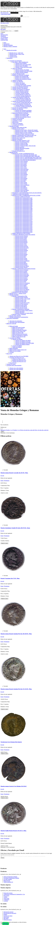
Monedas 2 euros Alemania (21, 161)
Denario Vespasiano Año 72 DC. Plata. (10, 578)
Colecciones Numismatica (12, 318)
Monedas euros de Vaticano (21, 290)
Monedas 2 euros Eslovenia (21, 170)
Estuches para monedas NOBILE (20, 107)
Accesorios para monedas (18, 118)
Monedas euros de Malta (20, 285)
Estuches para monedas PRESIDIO (23, 111)
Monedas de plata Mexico (21, 306)
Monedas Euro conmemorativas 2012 (23, 213)
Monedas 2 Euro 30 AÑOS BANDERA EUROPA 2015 (28, 158)
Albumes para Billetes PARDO (22, 344)
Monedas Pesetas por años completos (23, 132)
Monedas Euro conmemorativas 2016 (23, 219)
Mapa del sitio (7, 880)
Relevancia (3, 430)
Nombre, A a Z (9, 430)
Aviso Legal (6, 898)
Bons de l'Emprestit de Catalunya (20, 335)
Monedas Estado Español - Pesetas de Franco (22, 136)
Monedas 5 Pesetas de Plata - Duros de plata (25, 145)
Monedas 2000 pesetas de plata (19, 127)
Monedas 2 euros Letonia (21, 182)
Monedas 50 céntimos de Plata (22, 141)
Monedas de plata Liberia (21, 305)
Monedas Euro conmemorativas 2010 (23, 211)
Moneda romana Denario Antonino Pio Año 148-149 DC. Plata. (16, 633)
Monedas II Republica (17, 139)
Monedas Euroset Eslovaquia (22, 247)
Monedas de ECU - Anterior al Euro (17, 293)
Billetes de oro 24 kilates (15, 351)
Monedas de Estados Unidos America (23, 310)
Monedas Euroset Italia (20, 256)
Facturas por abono (8, 915)
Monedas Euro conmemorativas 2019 (23, 222)
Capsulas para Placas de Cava (19, 361)
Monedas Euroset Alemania (21, 236)
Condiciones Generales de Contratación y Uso (14, 894)
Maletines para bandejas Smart (22, 114)
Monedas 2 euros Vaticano (21, 191)
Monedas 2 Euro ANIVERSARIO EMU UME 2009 (27, 156)
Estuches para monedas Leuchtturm (23, 110)
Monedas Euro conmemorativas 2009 (23, 209)
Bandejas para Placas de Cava (19, 360)
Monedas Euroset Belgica (21, 239)
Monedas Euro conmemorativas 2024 (23, 229)
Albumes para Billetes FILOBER (23, 340)
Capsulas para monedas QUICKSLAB (21, 103)
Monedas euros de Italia (20, 281)
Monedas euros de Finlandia (21, 276)
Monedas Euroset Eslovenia (21, 246)
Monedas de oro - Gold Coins (16, 52)
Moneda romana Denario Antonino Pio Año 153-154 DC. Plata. (16, 689)
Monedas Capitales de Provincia (22, 196)
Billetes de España (13, 326)
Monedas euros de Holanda (21, 279)
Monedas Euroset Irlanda (21, 255)
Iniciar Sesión (7, 14)
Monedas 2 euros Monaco (21, 187)
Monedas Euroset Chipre (21, 243)
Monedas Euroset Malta (20, 262)
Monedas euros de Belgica (21, 272)
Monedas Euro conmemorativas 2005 (23, 204)
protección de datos (20, 865)
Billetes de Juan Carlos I (17, 328)
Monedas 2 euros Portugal (21, 188)
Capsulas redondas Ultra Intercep (19, 88)
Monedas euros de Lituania (21, 284)
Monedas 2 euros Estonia (21, 173)
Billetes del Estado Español (18, 327)
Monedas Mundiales (19, 311)
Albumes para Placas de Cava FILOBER (18, 356)
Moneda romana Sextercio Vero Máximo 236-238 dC (14, 786)
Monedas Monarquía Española (22, 148)
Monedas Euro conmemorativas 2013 (23, 215)
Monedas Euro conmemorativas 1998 (23, 199)
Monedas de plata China (20, 300)
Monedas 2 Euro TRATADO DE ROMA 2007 (26, 154)
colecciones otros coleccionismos (16, 322)
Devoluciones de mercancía (10, 913)
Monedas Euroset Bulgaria (21, 242)
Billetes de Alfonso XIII (17, 332)
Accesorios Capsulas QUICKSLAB (23, 106)
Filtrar (2, 431)
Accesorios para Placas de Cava (16, 357)
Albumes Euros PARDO (21, 63)
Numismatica (9, 58)
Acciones (11, 352)
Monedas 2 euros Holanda (21, 178)
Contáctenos (6, 899)
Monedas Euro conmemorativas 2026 (23, 232)
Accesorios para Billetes (14, 338)
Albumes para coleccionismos (16, 368)
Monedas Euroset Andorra (21, 237)
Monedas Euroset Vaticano (21, 267)
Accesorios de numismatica (15, 60)
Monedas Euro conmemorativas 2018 (23, 221)
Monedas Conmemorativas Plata (19, 296)
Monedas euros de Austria (21, 271)
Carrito (2, 14)
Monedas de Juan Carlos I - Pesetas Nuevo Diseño (26, 131)
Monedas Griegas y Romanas (19, 314)
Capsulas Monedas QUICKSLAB (23, 105)
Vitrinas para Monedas (17, 123)
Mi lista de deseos (8, 919)
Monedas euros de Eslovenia (21, 273)
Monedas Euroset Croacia (21, 245)
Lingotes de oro (13, 55)
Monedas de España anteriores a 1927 (21, 140)
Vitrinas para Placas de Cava (18, 358)
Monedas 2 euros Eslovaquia (21, 169)
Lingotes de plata (13, 56)
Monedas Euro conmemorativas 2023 (23, 228)
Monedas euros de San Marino (22, 289)
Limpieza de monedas (17, 119)
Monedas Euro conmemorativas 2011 (23, 212)
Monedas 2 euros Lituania (21, 183)
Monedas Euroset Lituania (21, 259)
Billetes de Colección (11, 323)
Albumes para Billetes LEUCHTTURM (24, 343)
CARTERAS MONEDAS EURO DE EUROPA (23, 234)
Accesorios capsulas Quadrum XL (23, 96)
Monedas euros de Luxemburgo (22, 283)
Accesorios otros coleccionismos (13, 365)
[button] (28, 23)
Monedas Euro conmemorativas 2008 (23, 208)
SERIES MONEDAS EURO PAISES (21, 233)
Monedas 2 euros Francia (21, 175)
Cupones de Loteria (10, 364)
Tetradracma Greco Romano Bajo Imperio (11, 742)
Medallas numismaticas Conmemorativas (18, 317)
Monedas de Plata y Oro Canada (22, 298)
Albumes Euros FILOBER (21, 66)
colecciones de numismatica (15, 321)
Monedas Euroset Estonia (21, 249)
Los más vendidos (8, 879)
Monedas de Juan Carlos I (18, 128)
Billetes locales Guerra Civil (18, 331)
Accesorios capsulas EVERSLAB (23, 100)
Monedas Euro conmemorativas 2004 (23, 203)
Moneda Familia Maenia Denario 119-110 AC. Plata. (13, 830)
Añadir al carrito (4, 543)
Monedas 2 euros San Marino (22, 190)
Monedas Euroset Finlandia (21, 250)
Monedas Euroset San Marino (22, 266)
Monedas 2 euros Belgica (21, 165)
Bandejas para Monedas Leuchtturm (20, 75)
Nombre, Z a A (16, 430)
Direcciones (6, 917)
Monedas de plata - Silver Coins (16, 54)
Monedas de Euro (13, 152)
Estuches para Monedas (17, 109)
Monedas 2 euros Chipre (20, 166)
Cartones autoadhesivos (20, 84)
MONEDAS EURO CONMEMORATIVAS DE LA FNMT (26, 195)
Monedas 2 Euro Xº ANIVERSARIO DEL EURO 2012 (28, 157)
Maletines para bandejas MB (21, 115)
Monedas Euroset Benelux (21, 241)
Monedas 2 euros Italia (20, 181)
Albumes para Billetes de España (22, 341)
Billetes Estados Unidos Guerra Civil (17, 349)
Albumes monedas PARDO (21, 72)
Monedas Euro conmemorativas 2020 (23, 224)
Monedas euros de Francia (21, 277)
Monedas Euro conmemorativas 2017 (23, 220)
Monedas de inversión (11, 50)
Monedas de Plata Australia (21, 297)
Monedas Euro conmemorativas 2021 (23, 225)
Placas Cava (9, 353)
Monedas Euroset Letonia (21, 258)
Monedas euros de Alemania (21, 270)
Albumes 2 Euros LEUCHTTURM (23, 67)
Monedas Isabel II (19, 149)
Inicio (5, 49)
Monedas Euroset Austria (21, 238)
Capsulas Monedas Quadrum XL (22, 94)
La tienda (6, 900)
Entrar (2, 480)
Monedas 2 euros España (21, 171)
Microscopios (15, 122)
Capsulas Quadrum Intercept (21, 92)
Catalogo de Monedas (17, 80)
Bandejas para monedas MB (21, 76)
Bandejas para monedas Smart (22, 77)
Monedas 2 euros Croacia (21, 168)
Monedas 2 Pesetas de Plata (21, 144)
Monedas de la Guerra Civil (18, 137)
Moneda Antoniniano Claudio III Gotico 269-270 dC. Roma (15, 528)
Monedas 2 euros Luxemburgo (22, 185)
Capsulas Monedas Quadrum (22, 90)
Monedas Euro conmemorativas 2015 (23, 217)
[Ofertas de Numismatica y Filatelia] (10, 406)
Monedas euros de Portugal (21, 288)
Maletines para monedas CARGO (23, 117)
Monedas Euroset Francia (21, 251)
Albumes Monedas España (18, 73)
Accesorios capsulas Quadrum (22, 93)
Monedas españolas (19, 147)
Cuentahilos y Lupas (17, 120)
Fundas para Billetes (17, 347)
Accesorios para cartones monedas (23, 85)
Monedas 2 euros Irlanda (21, 179)
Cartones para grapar (20, 83)
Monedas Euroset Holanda (21, 254)
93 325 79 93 (26, 16)
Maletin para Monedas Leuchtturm (20, 113)
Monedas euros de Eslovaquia (22, 275)
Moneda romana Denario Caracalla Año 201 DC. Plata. (14, 472)
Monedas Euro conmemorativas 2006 (23, 205)
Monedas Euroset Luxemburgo (22, 260)
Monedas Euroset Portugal (21, 264)
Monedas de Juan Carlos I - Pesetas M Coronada (26, 130)
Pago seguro (6, 895)
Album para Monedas (17, 68)
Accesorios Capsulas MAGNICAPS (23, 102)
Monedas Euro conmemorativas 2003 (23, 202)
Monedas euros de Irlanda (21, 280)
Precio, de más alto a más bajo (41, 430)
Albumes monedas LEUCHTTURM (23, 71)
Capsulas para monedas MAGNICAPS (21, 101)
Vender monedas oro (8, 882)
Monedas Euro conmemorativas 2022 (23, 226)
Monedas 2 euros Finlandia (21, 174)
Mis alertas (6, 918)
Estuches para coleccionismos (16, 369)
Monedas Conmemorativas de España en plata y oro (24, 135)
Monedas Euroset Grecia (21, 253)
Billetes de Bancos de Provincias (19, 334)
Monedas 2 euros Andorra (21, 162)
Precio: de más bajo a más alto (27, 430)
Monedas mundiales (14, 294)
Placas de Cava (12, 362)
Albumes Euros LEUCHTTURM (23, 64)
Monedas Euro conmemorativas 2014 (23, 216)
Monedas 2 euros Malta (20, 186)
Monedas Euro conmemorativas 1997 (23, 198)
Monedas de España (14, 126)
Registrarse (6, 480)
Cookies (5, 897)
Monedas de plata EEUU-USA (22, 302)
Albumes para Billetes (17, 339)
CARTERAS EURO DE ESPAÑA (20, 194)
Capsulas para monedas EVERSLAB (21, 97)
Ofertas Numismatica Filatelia (10, 876)
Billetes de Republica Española (19, 330)
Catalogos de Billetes (17, 345)
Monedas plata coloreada (15, 315)
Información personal (8, 912)
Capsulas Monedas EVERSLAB (22, 98)
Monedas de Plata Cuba (20, 301)
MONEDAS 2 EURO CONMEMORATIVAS (23, 153)
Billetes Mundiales (13, 348)
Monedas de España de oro (18, 151)
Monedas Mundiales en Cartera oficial (24, 313)
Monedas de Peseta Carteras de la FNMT (24, 134)
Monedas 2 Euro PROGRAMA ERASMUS (25, 160)
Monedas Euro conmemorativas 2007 (23, 207)
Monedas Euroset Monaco (21, 263)
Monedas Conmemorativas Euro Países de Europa (23, 268)
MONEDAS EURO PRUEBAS (19, 292)
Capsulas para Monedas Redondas (20, 86)
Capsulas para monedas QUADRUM (21, 89)
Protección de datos (8, 893)
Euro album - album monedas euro (20, 62)
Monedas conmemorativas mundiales (20, 309)
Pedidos (5, 914)
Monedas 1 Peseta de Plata (21, 143)
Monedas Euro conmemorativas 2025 (23, 230)
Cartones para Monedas (17, 81)
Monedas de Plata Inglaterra (21, 304)
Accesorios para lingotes (17, 124)
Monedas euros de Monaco (21, 287)
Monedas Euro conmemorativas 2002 (23, 200)
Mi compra (3, 29)
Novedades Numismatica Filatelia (11, 878)
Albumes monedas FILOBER (22, 69)
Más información (5, 12)
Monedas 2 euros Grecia (20, 177)
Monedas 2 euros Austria (21, 164)
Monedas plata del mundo (21, 307)
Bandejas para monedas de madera (23, 79)
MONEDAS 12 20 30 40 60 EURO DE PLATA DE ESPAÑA (27, 192)
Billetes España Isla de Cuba (18, 336)
